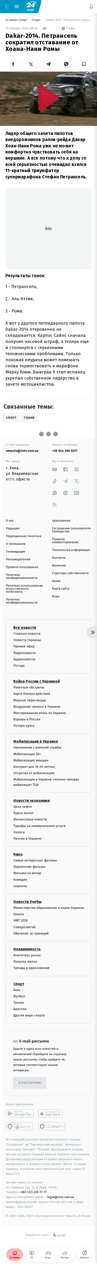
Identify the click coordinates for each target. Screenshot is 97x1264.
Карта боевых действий (31, 694)
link (55, 469)
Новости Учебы (27, 901)
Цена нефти (22, 807)
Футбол (19, 996)
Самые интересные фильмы (35, 860)
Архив (56, 581)
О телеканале (15, 544)
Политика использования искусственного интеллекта (24, 588)
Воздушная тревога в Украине (36, 707)
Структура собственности (70, 573)
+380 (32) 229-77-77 (33, 1192)
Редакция (13, 528)
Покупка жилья (25, 962)
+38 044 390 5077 (64, 451)
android (19, 1114)
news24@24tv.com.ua (22, 451)
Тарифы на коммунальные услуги (39, 826)
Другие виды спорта (29, 1015)
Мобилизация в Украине (35, 741)
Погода (18, 666)
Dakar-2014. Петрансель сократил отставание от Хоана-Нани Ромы (68, 20)
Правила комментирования (65, 541)
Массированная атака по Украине (39, 713)
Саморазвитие (24, 927)
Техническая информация (71, 550)
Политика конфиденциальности (21, 576)
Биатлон (19, 1009)
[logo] (30, 6)
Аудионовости (24, 659)
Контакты (59, 557)
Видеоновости (24, 653)
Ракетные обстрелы (28, 687)
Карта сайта (60, 588)
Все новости (24, 627)
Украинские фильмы (29, 867)
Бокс (16, 990)
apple (52, 1114)
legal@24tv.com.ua (60, 1197)
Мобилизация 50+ (27, 754)
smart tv (19, 1126)
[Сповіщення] (91, 6)
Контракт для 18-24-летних (34, 767)
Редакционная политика (23, 536)
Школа (18, 914)
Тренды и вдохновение (31, 968)
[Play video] (48, 98)
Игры (56, 596)
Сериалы (20, 886)
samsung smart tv (52, 1126)
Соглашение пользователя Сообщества (71, 530)
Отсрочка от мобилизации (33, 773)
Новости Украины (27, 640)
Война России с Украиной (36, 681)
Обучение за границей (30, 933)
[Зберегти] (84, 64)
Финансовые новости (30, 819)
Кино (18, 854)
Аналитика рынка (27, 955)
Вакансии (59, 565)
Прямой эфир (24, 646)
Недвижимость (27, 949)
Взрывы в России (26, 719)
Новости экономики (31, 800)
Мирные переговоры (29, 700)
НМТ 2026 (20, 920)
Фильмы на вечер (27, 873)
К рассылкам (30, 1083)
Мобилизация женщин (30, 760)
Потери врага (23, 726)
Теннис (18, 1003)
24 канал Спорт (16, 20)
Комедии (20, 880)
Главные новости (26, 634)
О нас (10, 520)
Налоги (19, 832)
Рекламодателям (18, 559)
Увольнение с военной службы (37, 747)
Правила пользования (22, 567)
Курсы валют (23, 813)
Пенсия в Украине (27, 839)
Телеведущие (15, 551)
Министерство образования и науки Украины (48, 908)
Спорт (36, 20)
